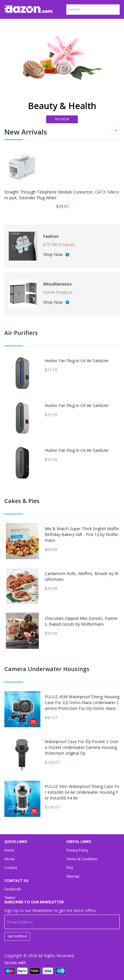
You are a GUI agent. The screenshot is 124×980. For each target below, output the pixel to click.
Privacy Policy (77, 850)
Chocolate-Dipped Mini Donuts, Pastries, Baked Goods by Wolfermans (81, 621)
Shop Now (53, 255)
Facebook (12, 889)
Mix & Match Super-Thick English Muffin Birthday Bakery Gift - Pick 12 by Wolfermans (82, 534)
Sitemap (73, 876)
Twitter (10, 897)
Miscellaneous (57, 284)
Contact (10, 867)
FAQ (69, 867)
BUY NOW (62, 119)
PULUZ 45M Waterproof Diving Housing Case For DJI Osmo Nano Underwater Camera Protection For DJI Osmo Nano (82, 702)
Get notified (17, 936)
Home (9, 850)
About (9, 858)
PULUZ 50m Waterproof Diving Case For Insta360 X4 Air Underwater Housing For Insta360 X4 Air (82, 792)
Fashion (51, 236)
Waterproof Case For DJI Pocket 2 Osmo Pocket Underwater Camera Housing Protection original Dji (82, 747)
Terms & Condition (81, 858)
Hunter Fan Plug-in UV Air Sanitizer (77, 360)
